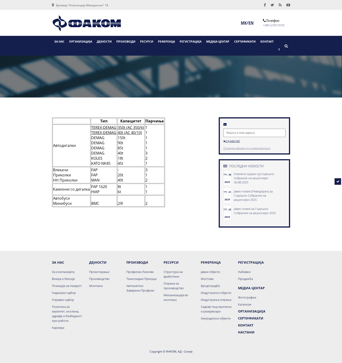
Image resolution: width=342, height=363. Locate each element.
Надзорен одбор (64, 293)
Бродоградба (210, 286)
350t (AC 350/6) (131, 127)
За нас (58, 262)
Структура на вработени (173, 274)
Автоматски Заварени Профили (140, 288)
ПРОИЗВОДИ (125, 42)
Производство (99, 279)
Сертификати (250, 318)
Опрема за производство (174, 285)
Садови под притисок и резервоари (216, 309)
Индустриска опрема (216, 300)
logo (87, 24)
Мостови (207, 279)
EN (251, 22)
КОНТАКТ (267, 42)
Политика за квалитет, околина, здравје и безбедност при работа (67, 314)
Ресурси (171, 262)
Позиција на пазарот (67, 286)
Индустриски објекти (216, 293)
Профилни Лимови (140, 272)
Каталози (244, 304)
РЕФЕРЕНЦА (166, 42)
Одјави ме (232, 141)
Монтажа (96, 286)
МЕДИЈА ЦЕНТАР (217, 42)
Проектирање (99, 272)
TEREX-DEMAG (103, 127)
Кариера (58, 328)
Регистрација (251, 262)
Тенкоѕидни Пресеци (141, 279)
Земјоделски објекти (216, 318)
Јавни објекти (210, 272)
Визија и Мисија (63, 279)
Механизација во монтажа (176, 297)
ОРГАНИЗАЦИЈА (80, 42)
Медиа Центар (251, 288)
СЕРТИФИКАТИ (245, 42)
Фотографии (247, 297)
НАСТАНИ (246, 332)
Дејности (98, 262)
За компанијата (63, 272)
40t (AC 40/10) (130, 132)
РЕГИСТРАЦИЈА (190, 42)
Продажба (245, 279)
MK (244, 22)
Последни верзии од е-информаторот (247, 148)
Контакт (245, 325)
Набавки (244, 272)
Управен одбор (63, 300)
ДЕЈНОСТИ (104, 42)
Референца (211, 262)
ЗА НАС (59, 42)
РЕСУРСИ (146, 42)
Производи (137, 262)
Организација (251, 311)
